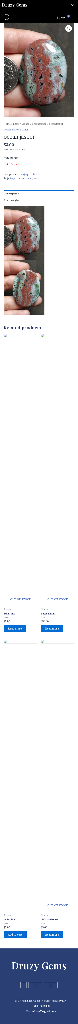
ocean (21, 178)
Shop (16, 123)
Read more (15, 628)
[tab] (39, 193)
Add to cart (15, 934)
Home (7, 123)
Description (11, 193)
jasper (13, 178)
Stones (25, 123)
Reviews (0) (11, 200)
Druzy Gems (14, 5)
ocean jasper (39, 123)
